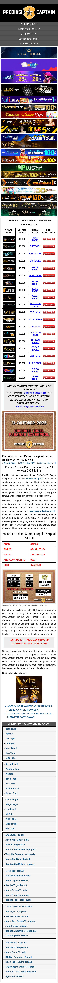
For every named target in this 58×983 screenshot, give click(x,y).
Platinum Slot (12, 788)
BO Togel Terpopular (16, 911)
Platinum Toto (12, 769)
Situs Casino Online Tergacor (20, 967)
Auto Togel (11, 748)
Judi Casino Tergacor (16, 926)
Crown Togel (11, 793)
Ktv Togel (10, 738)
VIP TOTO (35, 312)
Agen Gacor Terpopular (17, 895)
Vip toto (9, 774)
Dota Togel (10, 729)
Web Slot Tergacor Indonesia (20, 854)
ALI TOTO (35, 356)
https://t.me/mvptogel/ (35, 393)
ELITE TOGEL (35, 290)
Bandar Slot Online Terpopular (20, 849)
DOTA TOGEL (35, 239)
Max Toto (10, 783)
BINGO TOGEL (35, 370)
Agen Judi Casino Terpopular (20, 921)
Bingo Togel (11, 804)
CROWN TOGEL (35, 341)
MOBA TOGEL (35, 282)
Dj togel (9, 734)
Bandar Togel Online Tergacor (20, 972)
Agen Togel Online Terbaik (18, 962)
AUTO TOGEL (35, 268)
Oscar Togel (11, 799)
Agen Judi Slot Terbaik (17, 840)
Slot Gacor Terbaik (14, 871)
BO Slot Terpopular (15, 844)
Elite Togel (10, 758)
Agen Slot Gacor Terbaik (17, 859)
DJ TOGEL (35, 246)
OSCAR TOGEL (35, 348)
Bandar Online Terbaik (16, 916)
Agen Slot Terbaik (14, 976)
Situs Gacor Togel (14, 835)
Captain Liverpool (47, 463)
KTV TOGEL (35, 254)
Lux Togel (10, 809)
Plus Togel (10, 819)
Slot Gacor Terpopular (16, 947)
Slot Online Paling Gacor (17, 876)
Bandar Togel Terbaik (16, 885)
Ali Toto (9, 814)
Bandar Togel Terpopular (18, 900)
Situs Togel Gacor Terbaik (18, 907)
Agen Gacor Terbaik (15, 952)
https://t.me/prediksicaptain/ (29, 406)
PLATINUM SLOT (35, 334)
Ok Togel (9, 743)
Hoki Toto (10, 828)
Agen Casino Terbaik (16, 890)
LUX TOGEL (35, 363)
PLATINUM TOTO (35, 304)
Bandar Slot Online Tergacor (19, 864)
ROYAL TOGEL (35, 297)
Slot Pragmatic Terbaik (16, 880)
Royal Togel (11, 764)
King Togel (10, 824)
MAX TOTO (35, 327)
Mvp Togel (10, 753)
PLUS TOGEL (35, 378)
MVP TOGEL (35, 275)
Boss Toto (10, 779)
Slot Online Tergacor (15, 942)
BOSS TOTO (35, 319)
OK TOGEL (35, 261)
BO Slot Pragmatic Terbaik (18, 957)
